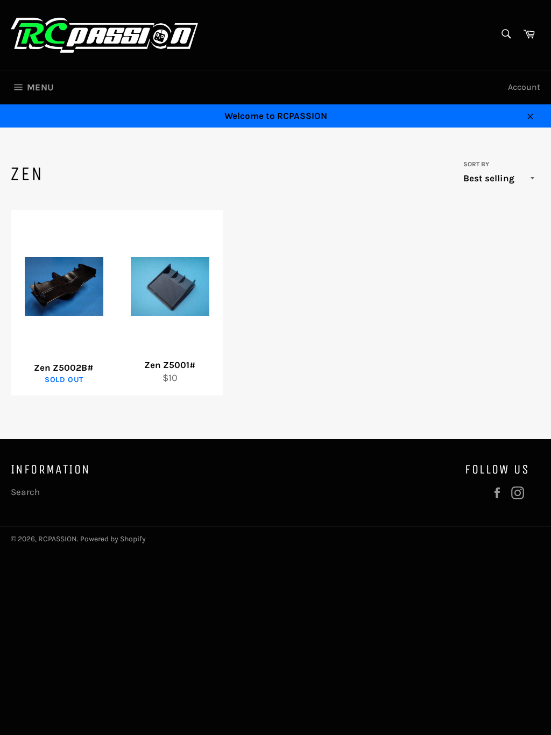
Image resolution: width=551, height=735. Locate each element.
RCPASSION (57, 539)
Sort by (476, 164)
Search (25, 491)
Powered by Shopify (113, 539)
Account (524, 87)
